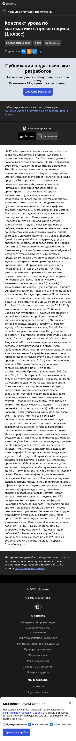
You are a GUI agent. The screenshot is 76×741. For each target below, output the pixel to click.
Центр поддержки (38, 672)
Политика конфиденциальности (38, 637)
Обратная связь (38, 655)
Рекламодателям (38, 661)
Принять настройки (16, 732)
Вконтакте (38, 686)
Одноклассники (38, 692)
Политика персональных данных (38, 643)
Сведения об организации (38, 622)
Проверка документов (38, 649)
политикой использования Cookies (22, 712)
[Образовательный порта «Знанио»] (9, 4)
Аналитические (40, 724)
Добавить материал (38, 91)
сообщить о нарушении (30, 568)
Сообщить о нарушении (38, 666)
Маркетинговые (62, 724)
